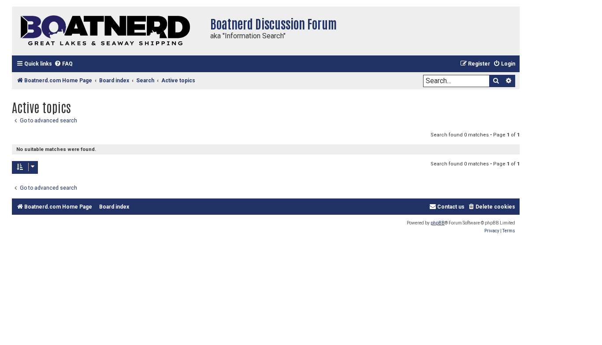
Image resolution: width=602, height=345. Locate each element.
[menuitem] (63, 64)
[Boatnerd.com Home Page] (109, 31)
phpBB (438, 222)
